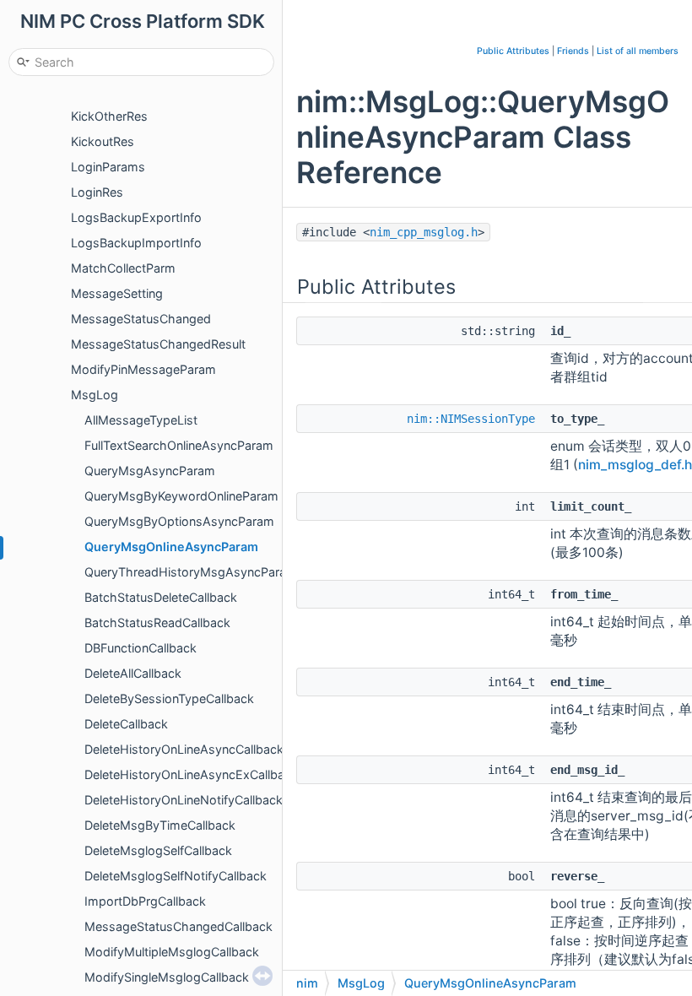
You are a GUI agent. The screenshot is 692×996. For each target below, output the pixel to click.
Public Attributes (513, 51)
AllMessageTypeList (140, 420)
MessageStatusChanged (141, 318)
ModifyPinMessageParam (143, 369)
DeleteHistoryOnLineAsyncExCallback (191, 774)
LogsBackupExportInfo (136, 217)
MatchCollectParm (123, 268)
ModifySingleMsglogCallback (166, 977)
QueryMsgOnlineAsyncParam (171, 546)
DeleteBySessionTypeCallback (169, 698)
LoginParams (108, 167)
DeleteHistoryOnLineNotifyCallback (183, 800)
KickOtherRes (109, 116)
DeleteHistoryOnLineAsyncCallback (184, 749)
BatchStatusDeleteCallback (160, 597)
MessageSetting (117, 293)
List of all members (637, 51)
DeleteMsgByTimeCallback (159, 825)
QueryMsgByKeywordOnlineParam (181, 496)
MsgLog (94, 394)
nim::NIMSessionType (471, 418)
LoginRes (97, 192)
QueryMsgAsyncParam (149, 470)
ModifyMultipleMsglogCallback (171, 952)
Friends (573, 51)
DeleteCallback (126, 724)
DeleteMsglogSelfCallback (158, 850)
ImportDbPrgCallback (145, 901)
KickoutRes (102, 141)
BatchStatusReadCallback (157, 622)
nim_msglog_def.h (635, 465)
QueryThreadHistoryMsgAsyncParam (190, 572)
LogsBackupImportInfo (136, 242)
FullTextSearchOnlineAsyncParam (178, 445)
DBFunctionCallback (140, 648)
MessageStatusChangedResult (158, 344)
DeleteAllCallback (132, 673)
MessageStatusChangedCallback (178, 926)
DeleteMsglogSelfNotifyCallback (175, 876)
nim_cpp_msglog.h (424, 232)
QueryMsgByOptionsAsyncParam (179, 521)
